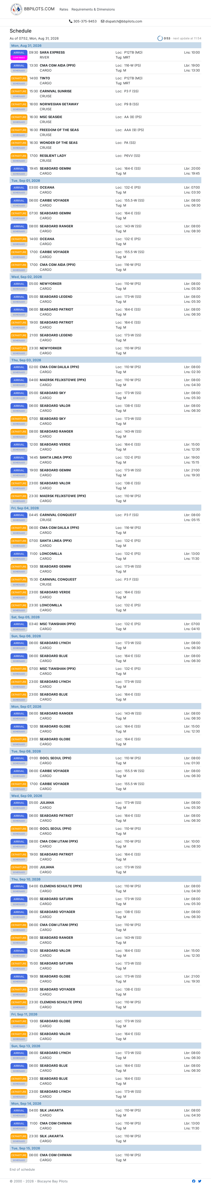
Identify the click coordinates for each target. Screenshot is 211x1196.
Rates (64, 9)
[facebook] (193, 1181)
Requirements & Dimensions (93, 9)
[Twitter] (199, 1181)
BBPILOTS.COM (39, 8)
